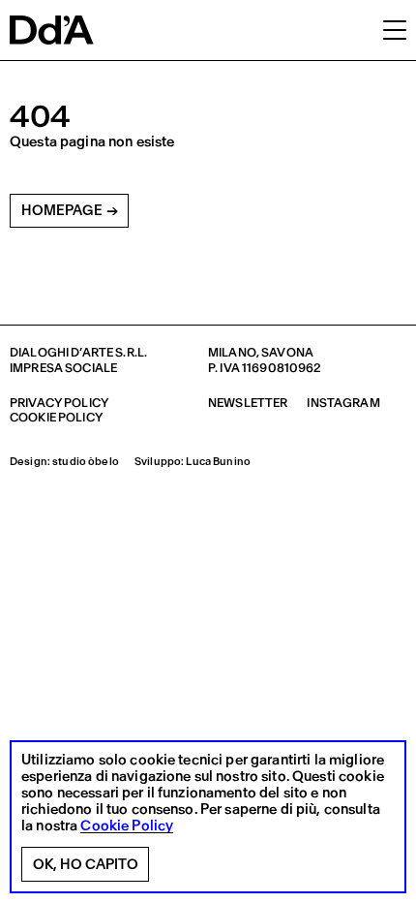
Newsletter (247, 402)
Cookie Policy (126, 826)
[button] (394, 29)
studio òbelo (85, 461)
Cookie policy (56, 417)
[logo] (52, 30)
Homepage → (69, 210)
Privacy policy (59, 402)
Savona (287, 352)
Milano (232, 352)
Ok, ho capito (85, 864)
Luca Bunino (218, 461)
